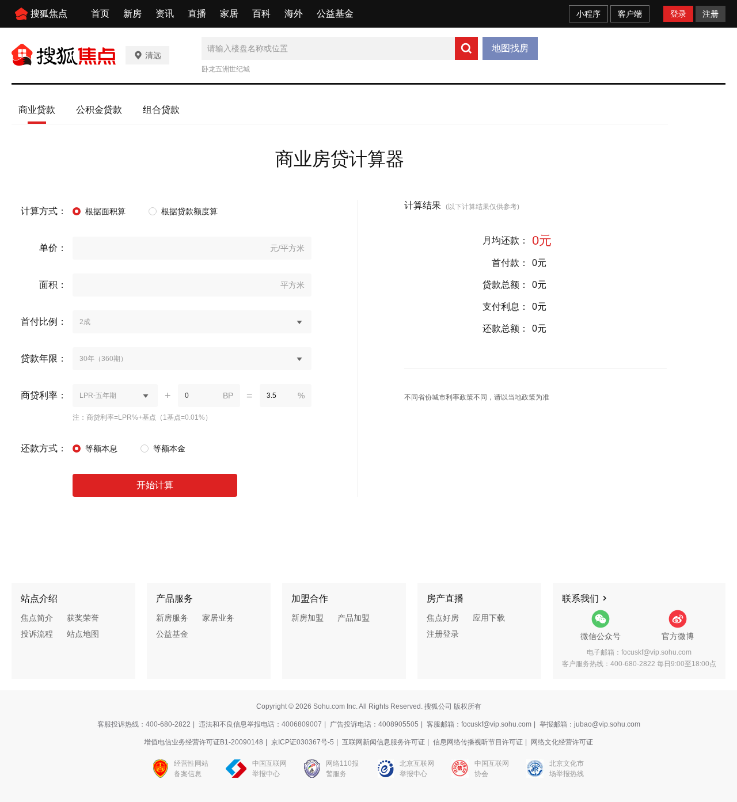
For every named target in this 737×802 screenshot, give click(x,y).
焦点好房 (443, 617)
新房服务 (172, 617)
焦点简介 (37, 617)
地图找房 (510, 48)
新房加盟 (307, 617)
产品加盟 (353, 617)
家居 (229, 13)
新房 (132, 13)
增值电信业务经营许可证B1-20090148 (203, 742)
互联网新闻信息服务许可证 (383, 742)
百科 (261, 13)
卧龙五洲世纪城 (226, 69)
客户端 (630, 13)
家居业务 (218, 617)
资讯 (164, 13)
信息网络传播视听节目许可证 (478, 742)
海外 (293, 13)
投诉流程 (37, 633)
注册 (710, 13)
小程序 (588, 13)
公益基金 (335, 13)
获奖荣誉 (83, 617)
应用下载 (489, 617)
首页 (100, 13)
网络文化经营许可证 (562, 742)
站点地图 (83, 633)
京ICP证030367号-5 (302, 742)
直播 (197, 13)
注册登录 (443, 633)
